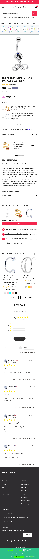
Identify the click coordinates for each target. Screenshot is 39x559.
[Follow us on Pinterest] (15, 541)
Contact (4, 481)
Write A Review (19, 339)
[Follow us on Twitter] (7, 541)
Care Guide (24, 497)
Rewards (23, 491)
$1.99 (22, 23)
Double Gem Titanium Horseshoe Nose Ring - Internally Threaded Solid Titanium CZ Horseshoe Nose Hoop (10, 280)
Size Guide (24, 494)
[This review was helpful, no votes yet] (30, 379)
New (33, 23)
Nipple (9, 23)
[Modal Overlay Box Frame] (19, 553)
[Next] (36, 73)
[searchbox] (11, 347)
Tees (27, 23)
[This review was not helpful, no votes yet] (33, 379)
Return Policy (25, 504)
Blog (3, 491)
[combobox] (27, 352)
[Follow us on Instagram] (11, 541)
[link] (5, 293)
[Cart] (36, 7)
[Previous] (3, 73)
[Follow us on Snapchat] (26, 541)
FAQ (3, 487)
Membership (24, 487)
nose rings (15, 17)
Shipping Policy (25, 500)
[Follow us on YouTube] (18, 541)
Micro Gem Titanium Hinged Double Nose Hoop (28, 277)
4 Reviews (13, 84)
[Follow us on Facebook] (4, 541)
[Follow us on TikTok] (22, 541)
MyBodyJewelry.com (19, 547)
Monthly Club (25, 484)
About (4, 484)
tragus (4, 19)
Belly (16, 23)
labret (25, 17)
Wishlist (23, 481)
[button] (33, 254)
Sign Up (27, 535)
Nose (2, 23)
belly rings (20, 17)
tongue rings (31, 17)
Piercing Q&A (6, 494)
